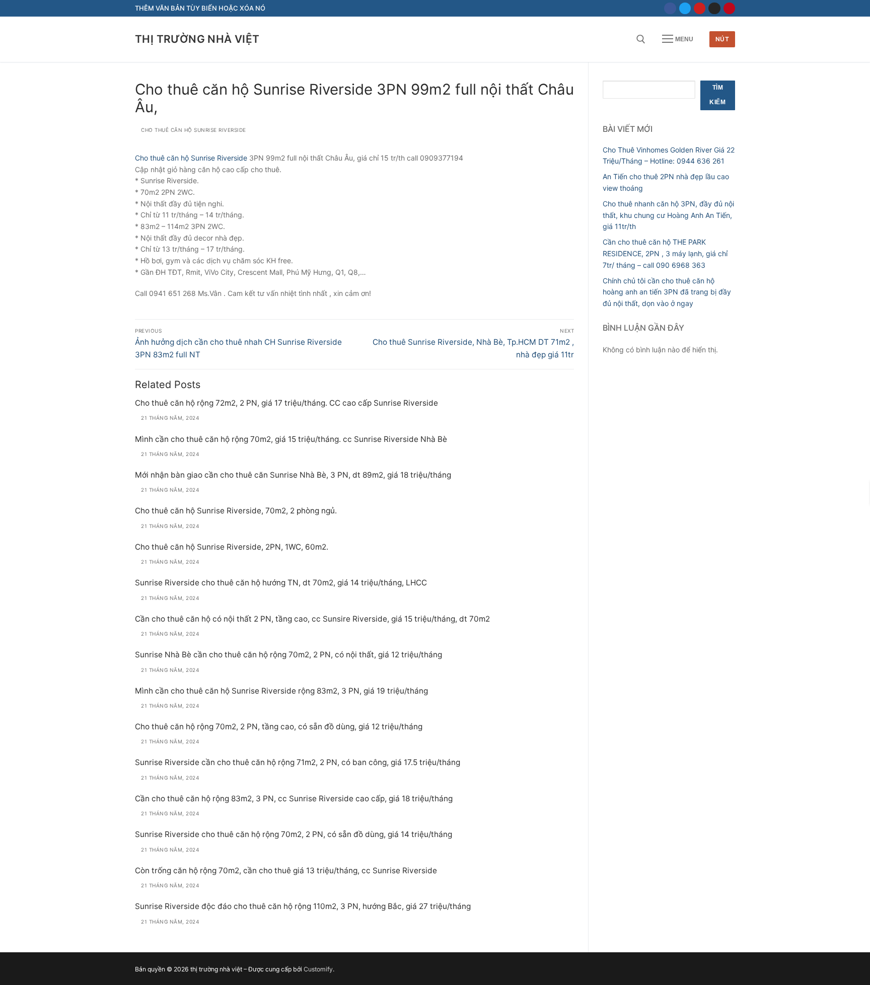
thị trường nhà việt (197, 39)
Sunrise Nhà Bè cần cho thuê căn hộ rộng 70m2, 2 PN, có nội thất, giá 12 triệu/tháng (288, 654)
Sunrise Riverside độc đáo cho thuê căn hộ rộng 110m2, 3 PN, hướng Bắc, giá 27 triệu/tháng (303, 906)
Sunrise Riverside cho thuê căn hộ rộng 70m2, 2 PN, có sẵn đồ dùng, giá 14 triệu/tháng (293, 834)
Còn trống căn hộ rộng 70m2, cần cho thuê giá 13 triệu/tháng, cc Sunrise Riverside (286, 870)
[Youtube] (699, 8)
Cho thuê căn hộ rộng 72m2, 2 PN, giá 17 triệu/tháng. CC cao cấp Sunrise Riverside (286, 403)
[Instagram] (714, 8)
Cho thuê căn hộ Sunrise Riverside (191, 158)
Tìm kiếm (717, 95)
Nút (722, 39)
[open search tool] (640, 39)
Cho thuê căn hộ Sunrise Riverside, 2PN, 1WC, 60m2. (231, 547)
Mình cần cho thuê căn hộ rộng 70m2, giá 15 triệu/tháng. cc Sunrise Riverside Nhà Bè (291, 439)
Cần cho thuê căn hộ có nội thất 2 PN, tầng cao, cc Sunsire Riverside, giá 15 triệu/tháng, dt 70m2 (312, 619)
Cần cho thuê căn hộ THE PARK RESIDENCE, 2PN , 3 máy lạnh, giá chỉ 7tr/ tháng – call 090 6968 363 (665, 253)
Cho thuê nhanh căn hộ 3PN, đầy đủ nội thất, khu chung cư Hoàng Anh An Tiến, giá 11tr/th (668, 215)
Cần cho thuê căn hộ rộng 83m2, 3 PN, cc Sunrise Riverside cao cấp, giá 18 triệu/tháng (294, 798)
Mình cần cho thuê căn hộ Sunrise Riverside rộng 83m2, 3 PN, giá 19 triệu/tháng (281, 691)
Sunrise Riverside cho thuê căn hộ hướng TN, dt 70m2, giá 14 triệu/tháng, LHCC (281, 582)
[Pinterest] (729, 8)
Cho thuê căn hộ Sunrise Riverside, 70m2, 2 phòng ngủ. (236, 510)
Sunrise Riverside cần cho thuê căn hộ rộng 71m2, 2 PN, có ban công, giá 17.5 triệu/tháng (297, 762)
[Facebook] (670, 8)
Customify (318, 969)
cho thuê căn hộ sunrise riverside (192, 130)
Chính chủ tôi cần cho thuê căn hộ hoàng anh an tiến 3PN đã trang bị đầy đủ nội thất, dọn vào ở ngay (667, 292)
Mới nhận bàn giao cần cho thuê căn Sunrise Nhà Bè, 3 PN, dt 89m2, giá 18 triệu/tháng (293, 475)
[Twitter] (685, 8)
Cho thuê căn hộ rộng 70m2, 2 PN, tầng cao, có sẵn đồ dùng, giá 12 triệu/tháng (278, 726)
